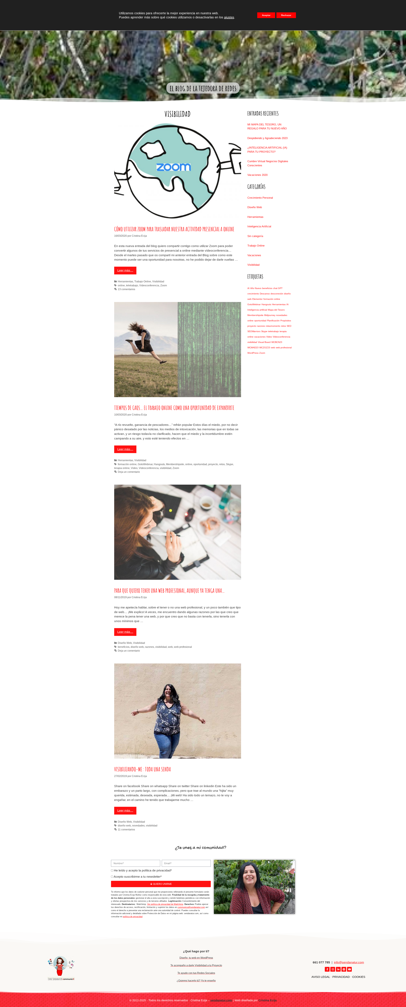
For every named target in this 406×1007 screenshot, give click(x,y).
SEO (289, 326)
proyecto (213, 464)
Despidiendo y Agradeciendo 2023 (267, 138)
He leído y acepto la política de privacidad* (143, 870)
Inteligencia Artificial (259, 226)
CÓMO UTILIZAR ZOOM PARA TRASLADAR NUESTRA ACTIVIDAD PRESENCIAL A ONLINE (174, 229)
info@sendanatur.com (349, 962)
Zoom (163, 285)
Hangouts (159, 464)
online (121, 285)
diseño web (137, 646)
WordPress (253, 353)
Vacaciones (254, 255)
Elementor (257, 299)
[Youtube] (349, 969)
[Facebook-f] (327, 969)
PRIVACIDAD (341, 976)
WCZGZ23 (264, 347)
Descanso (265, 293)
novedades (138, 825)
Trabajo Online (142, 281)
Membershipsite (175, 464)
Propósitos (285, 320)
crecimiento (253, 293)
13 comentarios (126, 289)
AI (248, 288)
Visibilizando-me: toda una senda (142, 769)
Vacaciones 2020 (257, 174)
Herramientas (125, 281)
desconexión (277, 293)
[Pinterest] (343, 969)
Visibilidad (158, 281)
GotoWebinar (145, 464)
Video (134, 468)
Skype (229, 464)
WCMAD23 (253, 347)
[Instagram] (332, 969)
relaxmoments (273, 326)
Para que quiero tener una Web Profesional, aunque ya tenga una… (169, 590)
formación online (127, 464)
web (170, 646)
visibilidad (165, 468)
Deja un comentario (129, 471)
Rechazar (286, 15)
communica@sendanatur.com (191, 907)
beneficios (123, 646)
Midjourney (269, 315)
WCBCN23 (276, 342)
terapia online (122, 468)
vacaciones (259, 336)
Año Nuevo (255, 288)
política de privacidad (132, 916)
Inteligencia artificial (257, 310)
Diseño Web (125, 642)
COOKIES (358, 976)
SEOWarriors (253, 331)
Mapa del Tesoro (276, 310)
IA (287, 304)
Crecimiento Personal (260, 197)
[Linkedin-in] (338, 969)
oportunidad (200, 464)
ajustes (229, 17)
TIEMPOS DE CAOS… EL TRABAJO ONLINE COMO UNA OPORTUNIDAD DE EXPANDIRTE (174, 407)
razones (149, 646)
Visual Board (264, 342)
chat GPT (278, 288)
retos (222, 464)
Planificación (273, 320)
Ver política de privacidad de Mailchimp (165, 904)
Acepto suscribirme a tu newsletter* (138, 876)
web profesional (183, 646)
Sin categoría (255, 236)
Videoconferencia (149, 285)
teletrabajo (132, 285)
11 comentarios (126, 829)
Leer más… (125, 270)
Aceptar (266, 15)
